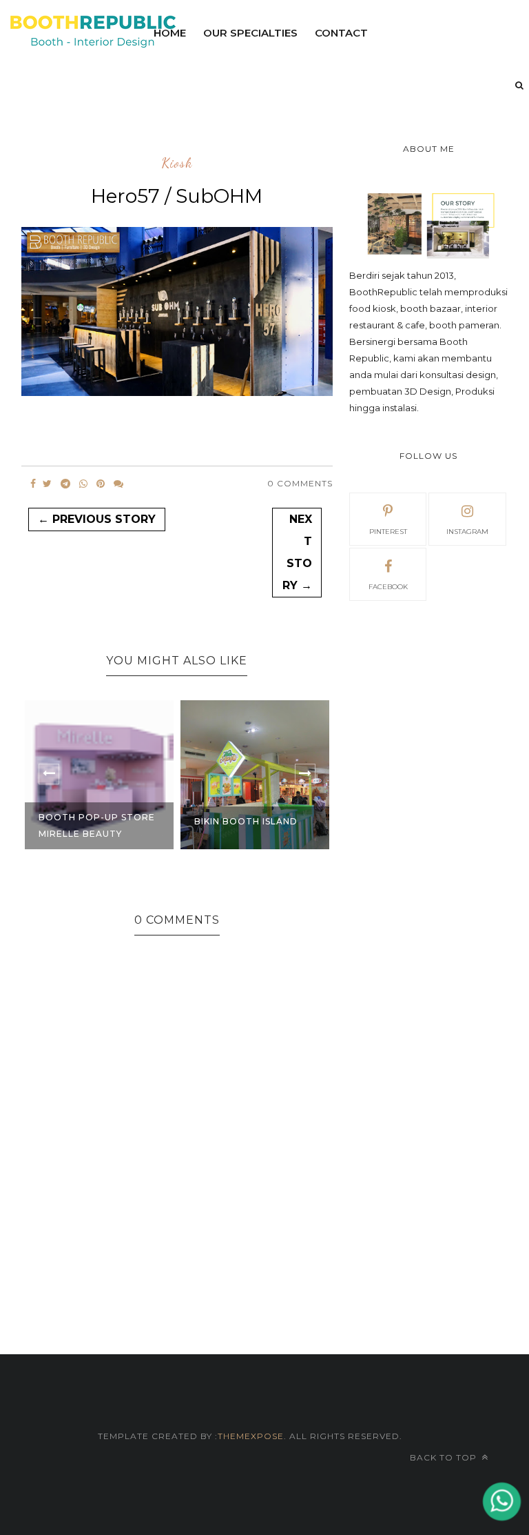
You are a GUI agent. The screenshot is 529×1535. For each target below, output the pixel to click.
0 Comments (300, 483)
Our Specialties (250, 32)
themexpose (251, 1436)
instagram (467, 531)
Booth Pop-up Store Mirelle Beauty (97, 825)
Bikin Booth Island (246, 821)
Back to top (444, 1457)
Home (170, 32)
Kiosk (176, 163)
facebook (388, 586)
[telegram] (65, 483)
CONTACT (341, 32)
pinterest (388, 531)
